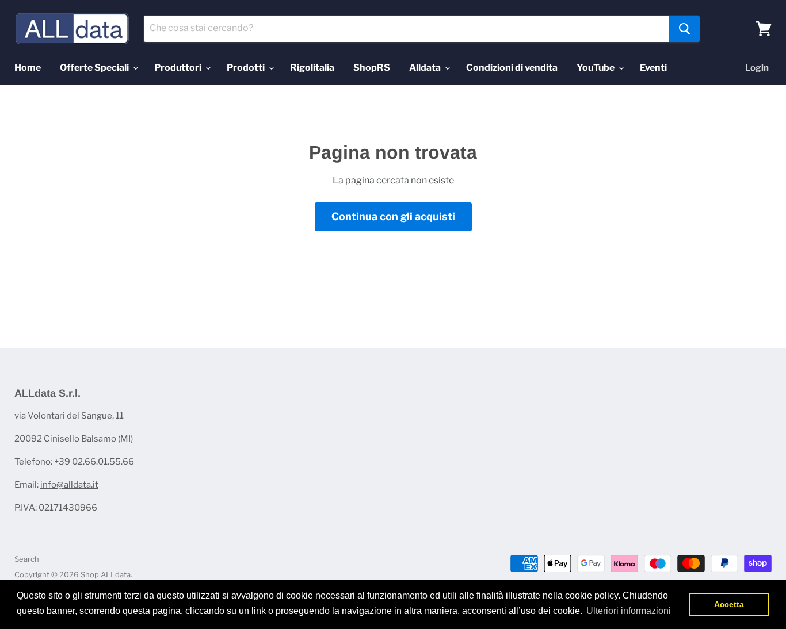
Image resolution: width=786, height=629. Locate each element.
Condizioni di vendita (512, 67)
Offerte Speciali (95, 67)
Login (757, 68)
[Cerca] (684, 29)
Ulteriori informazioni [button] (628, 611)
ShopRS (371, 67)
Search (26, 558)
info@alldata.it (69, 485)
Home (27, 67)
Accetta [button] (729, 604)
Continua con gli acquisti (393, 216)
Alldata (425, 67)
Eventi (653, 67)
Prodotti (246, 67)
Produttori (178, 67)
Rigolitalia (312, 67)
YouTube (596, 67)
